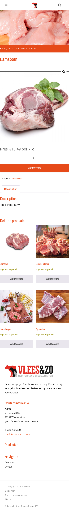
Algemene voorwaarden (16, 495)
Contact (9, 467)
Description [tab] (10, 189)
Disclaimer (10, 490)
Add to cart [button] (16, 279)
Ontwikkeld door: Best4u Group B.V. (21, 506)
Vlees (10, 48)
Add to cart (34, 168)
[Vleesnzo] (34, 5)
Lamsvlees (20, 48)
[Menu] (6, 5)
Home (3, 48)
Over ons (9, 462)
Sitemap (8, 499)
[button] (64, 72)
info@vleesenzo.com (18, 434)
